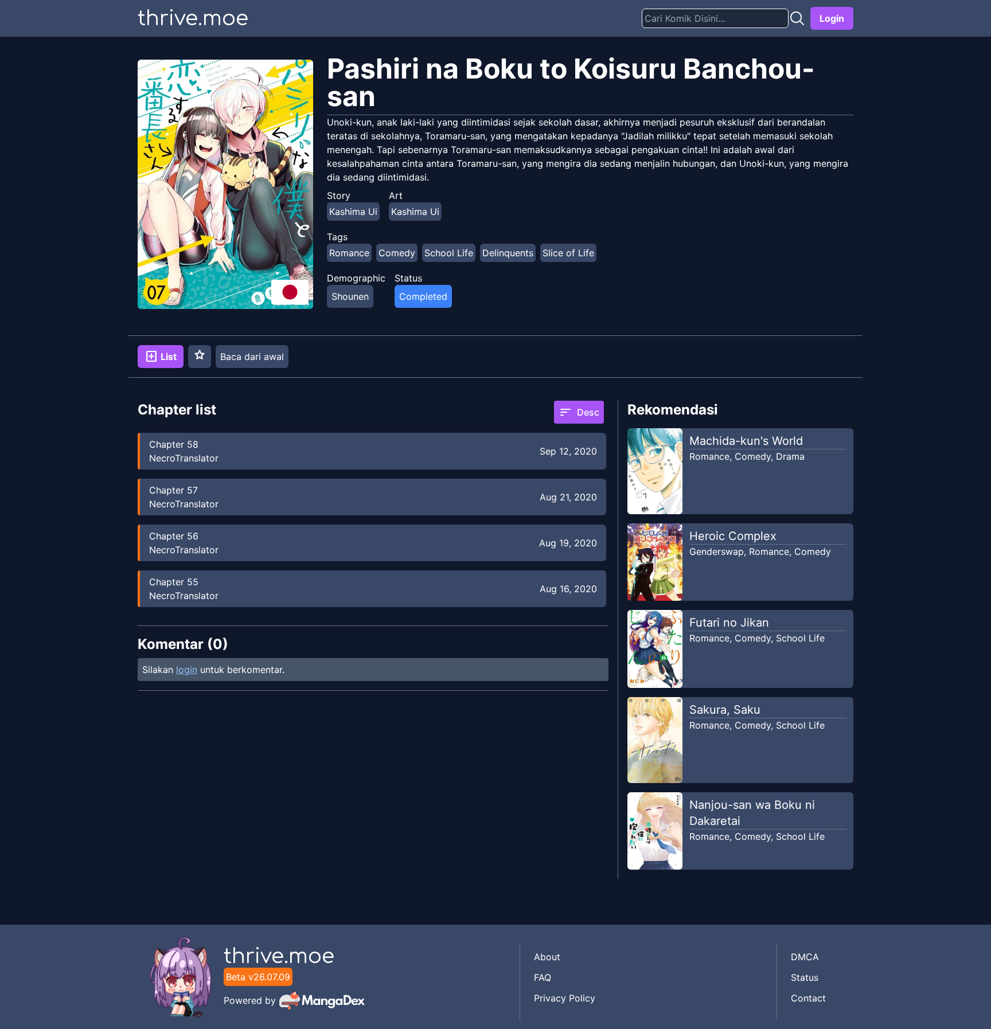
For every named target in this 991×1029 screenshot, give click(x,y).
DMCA (805, 957)
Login (832, 18)
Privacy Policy (564, 998)
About (547, 957)
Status (804, 977)
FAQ (542, 977)
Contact (808, 998)
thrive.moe (193, 18)
